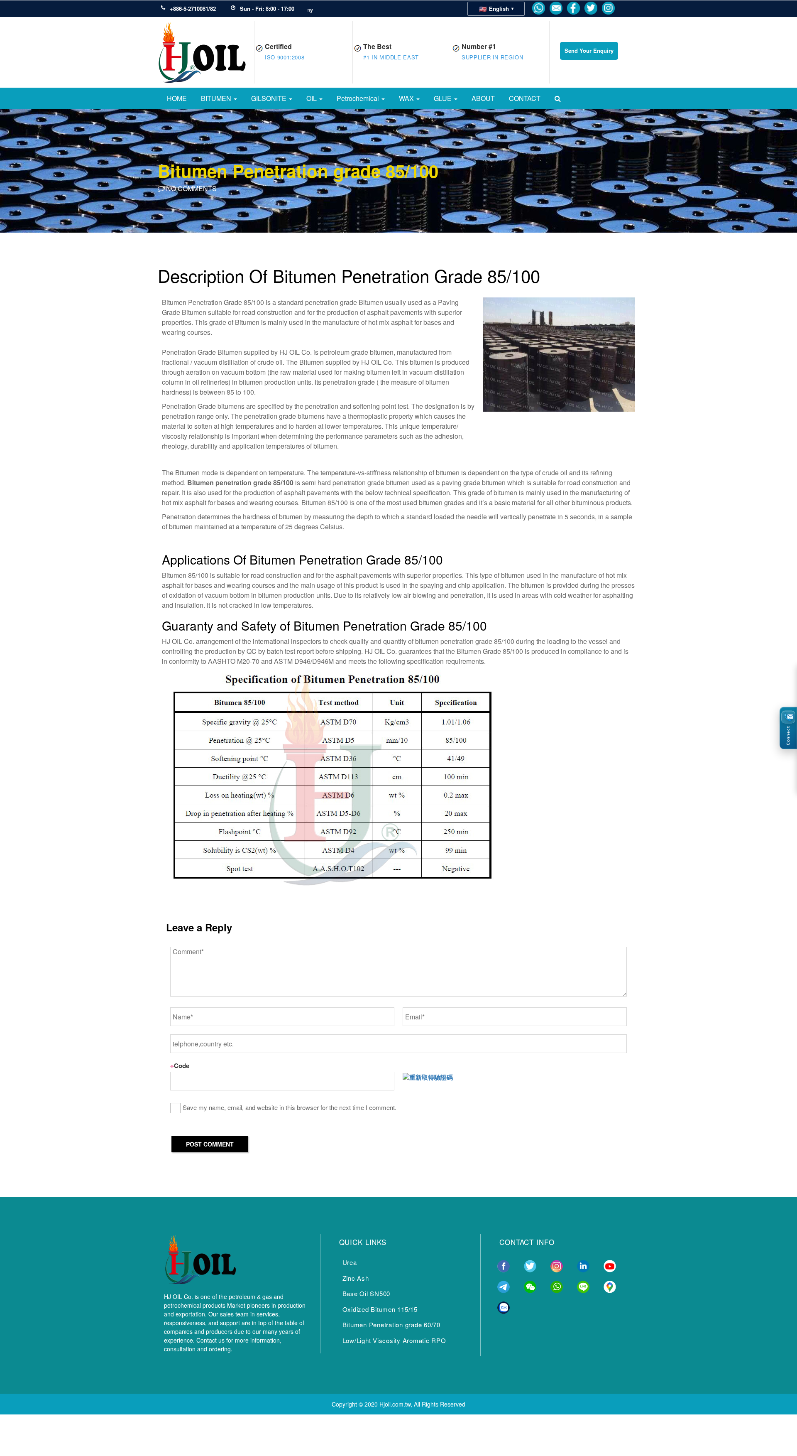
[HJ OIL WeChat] (530, 1285)
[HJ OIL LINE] (583, 1285)
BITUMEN (217, 98)
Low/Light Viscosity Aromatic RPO (394, 1340)
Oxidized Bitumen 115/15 (380, 1309)
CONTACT (524, 98)
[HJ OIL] (200, 1258)
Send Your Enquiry (589, 50)
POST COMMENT (210, 1144)
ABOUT (483, 98)
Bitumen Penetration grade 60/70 (391, 1324)
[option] (398, 170)
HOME (177, 98)
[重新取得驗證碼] (428, 1077)
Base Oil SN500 (366, 1293)
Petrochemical (359, 98)
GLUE (443, 98)
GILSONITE (269, 98)
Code (179, 1065)
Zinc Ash (355, 1278)
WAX (407, 98)
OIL (312, 98)
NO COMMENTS (190, 188)
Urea (349, 1262)
